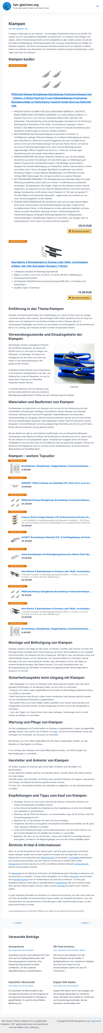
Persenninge (14, 864)
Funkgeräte (74, 857)
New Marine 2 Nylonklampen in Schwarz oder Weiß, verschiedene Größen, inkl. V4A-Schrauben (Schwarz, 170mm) (49, 264)
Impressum (96, 1021)
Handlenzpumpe (20, 879)
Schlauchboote (82, 864)
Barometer (16, 873)
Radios (82, 950)
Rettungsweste (48, 857)
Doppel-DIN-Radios (64, 982)
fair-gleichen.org (26, 5)
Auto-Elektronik (15, 950)
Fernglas (61, 886)
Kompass (74, 876)
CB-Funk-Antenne (63, 946)
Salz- (56, 731)
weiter (86, 923)
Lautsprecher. (61, 883)
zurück (17, 923)
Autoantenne (16, 946)
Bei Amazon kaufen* (81, 231)
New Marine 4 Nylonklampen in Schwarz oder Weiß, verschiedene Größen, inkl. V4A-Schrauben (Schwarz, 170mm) (56, 571)
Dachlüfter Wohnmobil (22, 982)
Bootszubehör (28, 950)
